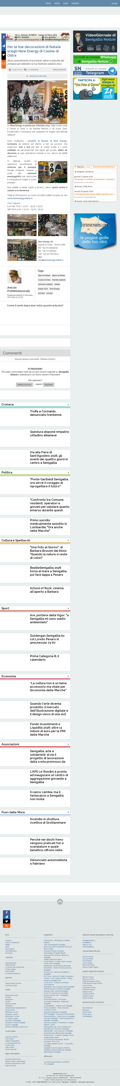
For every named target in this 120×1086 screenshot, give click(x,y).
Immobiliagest (87, 1016)
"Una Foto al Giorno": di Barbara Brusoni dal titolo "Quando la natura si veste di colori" (48, 552)
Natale (57, 284)
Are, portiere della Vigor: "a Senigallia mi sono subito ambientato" (49, 618)
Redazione (9, 999)
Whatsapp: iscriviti (11, 1012)
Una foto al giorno (11, 1037)
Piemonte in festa (89, 989)
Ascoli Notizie (87, 961)
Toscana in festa (88, 994)
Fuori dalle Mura (11, 951)
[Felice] (46, 314)
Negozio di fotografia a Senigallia (55, 1012)
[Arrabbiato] (5, 314)
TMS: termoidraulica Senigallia (54, 945)
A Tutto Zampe (10, 969)
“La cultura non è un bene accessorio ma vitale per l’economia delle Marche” (48, 686)
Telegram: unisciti (11, 1014)
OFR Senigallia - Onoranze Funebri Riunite (59, 1014)
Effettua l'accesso (24, 385)
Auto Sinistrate (88, 1008)
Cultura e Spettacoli (12, 942)
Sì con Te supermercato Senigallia (56, 993)
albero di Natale (58, 275)
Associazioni (9, 949)
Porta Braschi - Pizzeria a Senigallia (56, 1029)
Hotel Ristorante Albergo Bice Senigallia (58, 1033)
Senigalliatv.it (87, 942)
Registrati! (49, 385)
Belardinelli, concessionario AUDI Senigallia (59, 987)
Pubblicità (73, 1082)
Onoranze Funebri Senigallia (15, 1022)
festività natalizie (58, 280)
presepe (41, 293)
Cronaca (8, 940)
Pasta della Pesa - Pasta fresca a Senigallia (59, 1016)
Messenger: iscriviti (12, 1016)
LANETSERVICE (42, 1082)
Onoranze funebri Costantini (54, 951)
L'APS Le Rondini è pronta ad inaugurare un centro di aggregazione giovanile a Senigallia (49, 777)
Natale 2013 (43, 289)
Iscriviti (7, 1001)
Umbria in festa (88, 996)
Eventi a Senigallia (11, 1025)
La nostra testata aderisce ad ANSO (57, 1062)
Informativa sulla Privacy (86, 1082)
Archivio (8, 997)
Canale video (9, 1045)
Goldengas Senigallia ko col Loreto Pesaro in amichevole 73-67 (47, 639)
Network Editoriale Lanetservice (16, 1027)
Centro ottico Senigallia (52, 963)
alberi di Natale (44, 275)
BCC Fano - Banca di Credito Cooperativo (59, 976)
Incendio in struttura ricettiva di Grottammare (48, 820)
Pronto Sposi (87, 1014)
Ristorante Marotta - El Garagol (55, 999)
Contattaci (8, 1006)
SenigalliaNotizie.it (89, 940)
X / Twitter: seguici (11, 1018)
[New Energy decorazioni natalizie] (35, 41)
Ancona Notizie (88, 959)
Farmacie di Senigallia (13, 1020)
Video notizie (9, 1047)
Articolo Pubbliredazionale (18, 289)
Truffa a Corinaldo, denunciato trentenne (46, 413)
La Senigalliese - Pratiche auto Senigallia (58, 1006)
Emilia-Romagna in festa (91, 981)
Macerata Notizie (89, 965)
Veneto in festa (88, 998)
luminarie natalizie (45, 284)
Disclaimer (65, 1082)
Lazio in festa (87, 985)
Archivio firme (10, 1010)
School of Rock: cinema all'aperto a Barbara (47, 589)
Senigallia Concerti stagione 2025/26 (57, 1048)
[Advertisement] (95, 120)
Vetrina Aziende (59, 70)
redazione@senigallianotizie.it (15, 1008)
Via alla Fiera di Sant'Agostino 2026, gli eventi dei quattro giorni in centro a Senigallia (49, 457)
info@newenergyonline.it (50, 260)
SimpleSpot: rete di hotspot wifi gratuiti (57, 966)
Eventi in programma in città (15, 1063)
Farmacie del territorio (13, 1059)
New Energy (55, 289)
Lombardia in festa (89, 987)
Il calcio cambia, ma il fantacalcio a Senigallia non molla (47, 795)
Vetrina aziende (10, 1004)
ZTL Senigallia (49, 1064)
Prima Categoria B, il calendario (44, 657)
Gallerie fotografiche (12, 1041)
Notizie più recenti (11, 995)
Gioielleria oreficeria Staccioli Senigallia (57, 1050)
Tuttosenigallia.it (88, 947)
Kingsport (86, 1010)
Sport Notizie (87, 1012)
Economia (8, 953)
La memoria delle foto (12, 973)
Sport (7, 947)
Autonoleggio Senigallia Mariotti (55, 953)
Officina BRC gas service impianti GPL (57, 1027)
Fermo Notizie (87, 963)
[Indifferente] (32, 314)
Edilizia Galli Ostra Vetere (53, 959)
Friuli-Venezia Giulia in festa (92, 983)
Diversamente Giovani (13, 983)
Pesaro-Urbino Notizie (90, 967)
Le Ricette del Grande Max (14, 967)
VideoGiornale (10, 965)
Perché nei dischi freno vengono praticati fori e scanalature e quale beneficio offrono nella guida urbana (47, 846)
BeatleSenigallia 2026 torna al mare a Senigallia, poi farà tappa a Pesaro (48, 571)
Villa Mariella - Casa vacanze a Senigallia (58, 1031)
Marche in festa (88, 977)
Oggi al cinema (10, 1065)
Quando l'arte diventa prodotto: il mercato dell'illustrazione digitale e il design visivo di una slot (49, 709)
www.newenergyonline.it (19, 198)
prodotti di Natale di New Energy (47, 141)
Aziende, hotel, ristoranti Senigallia (56, 991)
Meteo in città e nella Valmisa (15, 1061)
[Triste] (19, 314)
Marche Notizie (88, 957)
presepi (50, 293)
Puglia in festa (87, 992)
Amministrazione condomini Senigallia (57, 989)
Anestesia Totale (11, 985)
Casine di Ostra (44, 280)
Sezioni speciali (10, 1049)
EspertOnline (9, 971)
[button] (114, 3)
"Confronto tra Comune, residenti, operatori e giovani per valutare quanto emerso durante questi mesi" (50, 507)
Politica (7, 945)
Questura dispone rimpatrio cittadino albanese (49, 433)
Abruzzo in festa (88, 979)
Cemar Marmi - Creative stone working (57, 961)
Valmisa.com (87, 945)
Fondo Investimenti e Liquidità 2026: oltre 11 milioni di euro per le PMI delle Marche (48, 729)
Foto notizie (9, 1039)
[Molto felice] (59, 314)
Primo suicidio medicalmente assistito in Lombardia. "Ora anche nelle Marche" (48, 525)
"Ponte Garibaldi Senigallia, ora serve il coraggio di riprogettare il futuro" (49, 483)
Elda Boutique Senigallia (52, 1052)
